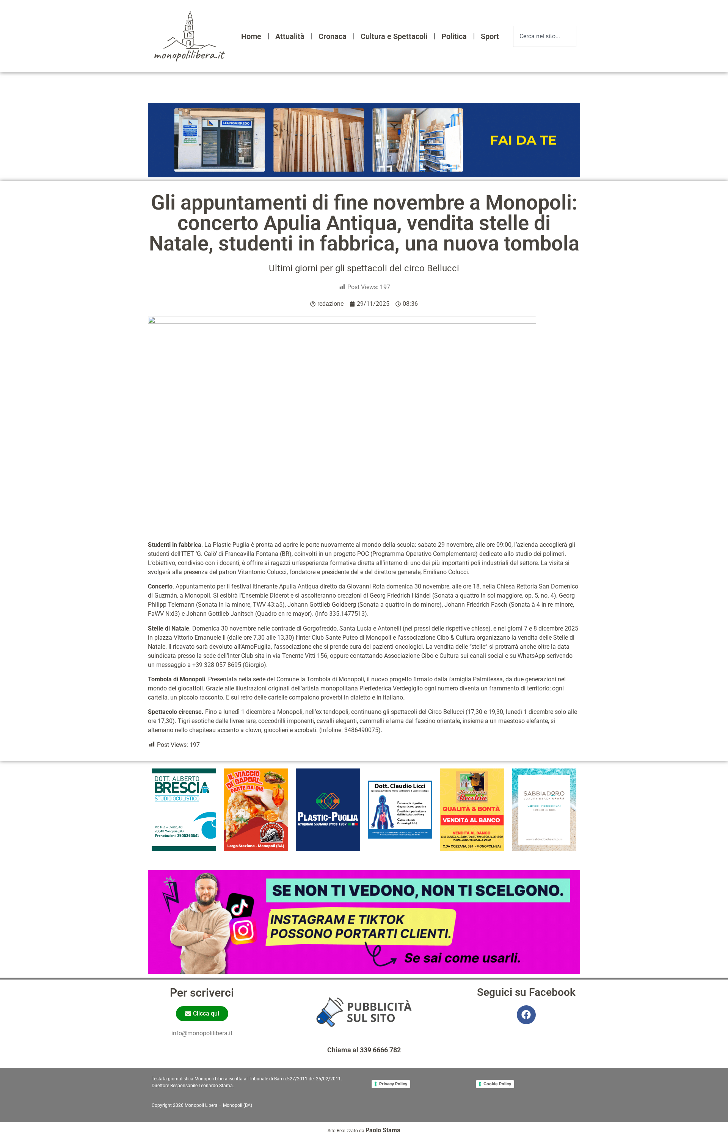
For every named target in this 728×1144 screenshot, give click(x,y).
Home (251, 36)
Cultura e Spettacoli (394, 36)
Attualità (289, 36)
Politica (454, 36)
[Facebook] (526, 1014)
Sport (490, 36)
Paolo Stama (383, 1130)
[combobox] (544, 36)
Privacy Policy (393, 1083)
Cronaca (332, 36)
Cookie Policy (497, 1083)
